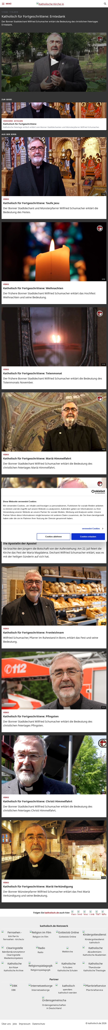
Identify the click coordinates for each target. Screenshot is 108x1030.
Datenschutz (38, 1023)
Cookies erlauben (88, 536)
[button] (54, 62)
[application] (54, 62)
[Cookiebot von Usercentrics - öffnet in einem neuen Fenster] (93, 492)
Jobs (15, 1023)
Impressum (24, 1023)
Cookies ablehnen (53, 536)
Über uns (6, 1023)
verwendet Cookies (91, 528)
